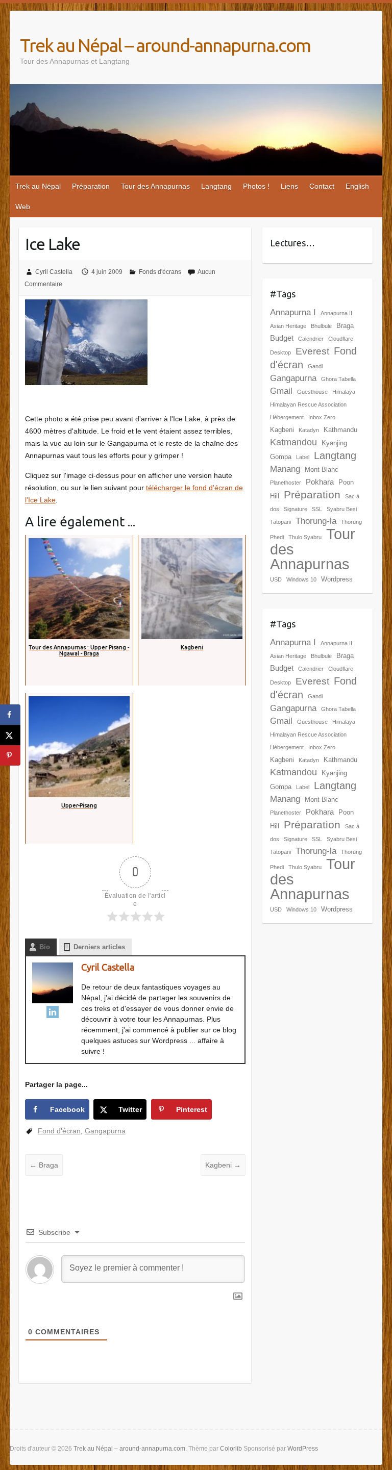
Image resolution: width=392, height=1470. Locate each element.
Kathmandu (340, 430)
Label (302, 457)
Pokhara (320, 481)
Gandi (315, 366)
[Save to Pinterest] (10, 755)
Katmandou (293, 442)
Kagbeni (223, 1165)
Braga (44, 1165)
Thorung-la (316, 521)
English (357, 186)
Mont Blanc (321, 469)
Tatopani (280, 522)
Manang (285, 469)
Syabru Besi (342, 509)
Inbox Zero (321, 417)
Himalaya (343, 392)
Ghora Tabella (338, 379)
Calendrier (311, 339)
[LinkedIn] (52, 1012)
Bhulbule (321, 326)
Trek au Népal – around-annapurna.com (165, 45)
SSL (317, 509)
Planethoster (285, 482)
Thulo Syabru (305, 537)
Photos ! (256, 186)
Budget (281, 338)
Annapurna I (293, 312)
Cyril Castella (53, 271)
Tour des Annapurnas (155, 186)
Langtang (216, 186)
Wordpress (337, 579)
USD (276, 579)
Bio (44, 947)
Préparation (91, 186)
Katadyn (309, 430)
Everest (312, 351)
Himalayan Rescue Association (308, 404)
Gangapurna (105, 1131)
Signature (295, 509)
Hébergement (287, 417)
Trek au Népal (38, 186)
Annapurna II (336, 313)
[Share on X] (10, 735)
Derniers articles (99, 947)
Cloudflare (340, 339)
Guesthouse (312, 392)
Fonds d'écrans (160, 271)
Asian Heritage (288, 326)
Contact (321, 186)
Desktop (280, 352)
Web (22, 206)
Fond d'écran (59, 1131)
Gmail (281, 391)
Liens (289, 186)
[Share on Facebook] (10, 714)
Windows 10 (301, 579)
